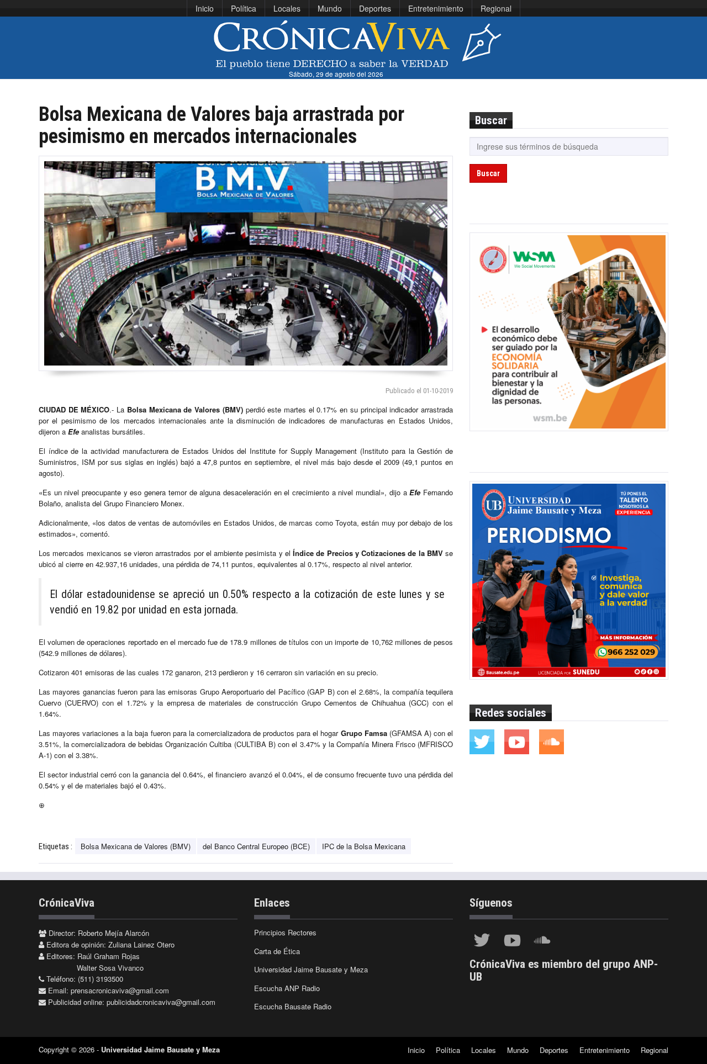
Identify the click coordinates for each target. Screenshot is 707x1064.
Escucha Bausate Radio (292, 1006)
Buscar (488, 173)
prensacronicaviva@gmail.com (120, 990)
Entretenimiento (435, 8)
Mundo (330, 8)
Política (243, 8)
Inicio (205, 8)
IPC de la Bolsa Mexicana (363, 846)
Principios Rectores (285, 932)
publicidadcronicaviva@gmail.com (161, 1002)
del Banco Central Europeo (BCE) (256, 846)
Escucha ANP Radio (287, 988)
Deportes (375, 8)
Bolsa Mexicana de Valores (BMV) (136, 846)
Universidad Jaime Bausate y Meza (311, 969)
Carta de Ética (277, 951)
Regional (496, 8)
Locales (286, 8)
